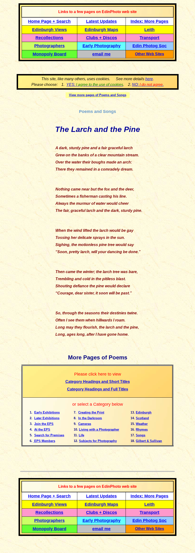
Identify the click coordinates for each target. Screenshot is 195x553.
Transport (149, 37)
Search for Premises (49, 435)
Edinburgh (143, 412)
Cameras (84, 424)
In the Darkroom (90, 418)
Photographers (49, 45)
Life (81, 435)
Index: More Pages (149, 21)
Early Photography (102, 45)
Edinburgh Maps (101, 29)
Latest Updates (101, 21)
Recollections (49, 37)
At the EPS (42, 429)
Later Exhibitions (46, 418)
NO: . (148, 85)
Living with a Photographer (99, 429)
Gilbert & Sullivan (149, 441)
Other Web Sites (149, 54)
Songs (140, 435)
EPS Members (44, 441)
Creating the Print (91, 412)
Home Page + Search (49, 21)
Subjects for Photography (98, 441)
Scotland (142, 418)
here (149, 79)
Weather (142, 424)
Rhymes (142, 429)
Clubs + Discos (101, 37)
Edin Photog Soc (149, 45)
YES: (94, 85)
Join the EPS (44, 424)
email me (101, 54)
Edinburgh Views (49, 29)
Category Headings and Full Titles (97, 389)
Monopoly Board (49, 54)
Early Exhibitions (47, 412)
